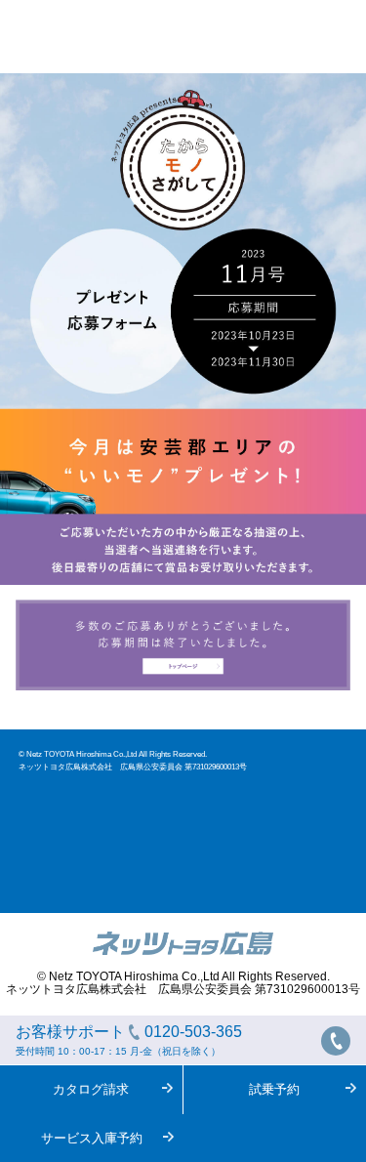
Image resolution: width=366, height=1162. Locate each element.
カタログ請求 (91, 1089)
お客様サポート (129, 1040)
